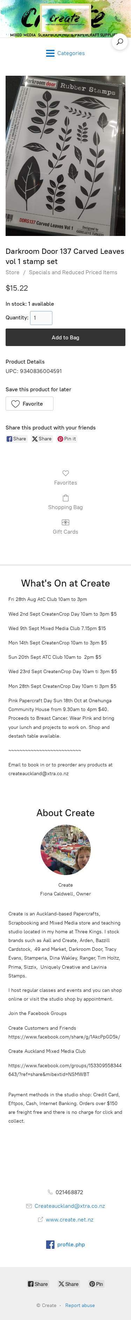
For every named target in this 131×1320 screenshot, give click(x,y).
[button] (29, 404)
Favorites (65, 482)
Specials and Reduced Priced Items (73, 272)
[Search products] (120, 42)
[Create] (66, 19)
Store (13, 272)
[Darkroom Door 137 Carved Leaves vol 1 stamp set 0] (65, 156)
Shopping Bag (65, 507)
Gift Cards (65, 531)
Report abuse (80, 1305)
